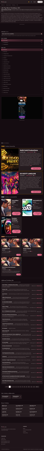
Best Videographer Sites (5, 442)
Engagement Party (6, 76)
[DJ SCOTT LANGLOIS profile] (10, 183)
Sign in (35, 1)
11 (31, 386)
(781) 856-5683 (30, 152)
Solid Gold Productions (29, 150)
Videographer (5, 44)
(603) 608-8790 (36, 203)
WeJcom (3, 2)
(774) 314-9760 (15, 222)
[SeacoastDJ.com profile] (27, 207)
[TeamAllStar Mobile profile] (6, 207)
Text (35, 152)
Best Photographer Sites (5, 441)
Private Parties (5, 63)
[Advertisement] (22, 27)
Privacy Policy (25, 432)
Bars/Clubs (5, 51)
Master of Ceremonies (7, 84)
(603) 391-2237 (26, 251)
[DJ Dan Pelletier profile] (32, 243)
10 (28, 386)
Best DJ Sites (3, 439)
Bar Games (3, 444)
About (24, 428)
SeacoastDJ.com (37, 200)
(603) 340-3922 (29, 175)
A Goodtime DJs (6, 248)
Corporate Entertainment (7, 55)
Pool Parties (5, 86)
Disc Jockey (5, 40)
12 (33, 386)
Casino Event (5, 92)
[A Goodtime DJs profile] (11, 243)
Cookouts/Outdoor (6, 74)
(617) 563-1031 (5, 251)
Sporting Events (6, 90)
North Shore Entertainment (8, 267)
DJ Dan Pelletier (27, 248)
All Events (5, 49)
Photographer (5, 42)
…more (30, 165)
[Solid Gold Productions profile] (10, 159)
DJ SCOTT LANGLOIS (28, 173)
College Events (6, 53)
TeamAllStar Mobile (15, 201)
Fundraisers (5, 59)
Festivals (4, 57)
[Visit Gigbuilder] (22, 108)
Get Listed (40, 1)
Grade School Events (6, 78)
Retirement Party (6, 88)
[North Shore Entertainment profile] (11, 261)
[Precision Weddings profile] (6, 225)
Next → (37, 386)
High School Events (6, 80)
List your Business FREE (27, 429)
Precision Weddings (14, 219)
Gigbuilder (3, 438)
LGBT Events (5, 82)
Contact (24, 431)
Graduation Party (6, 61)
